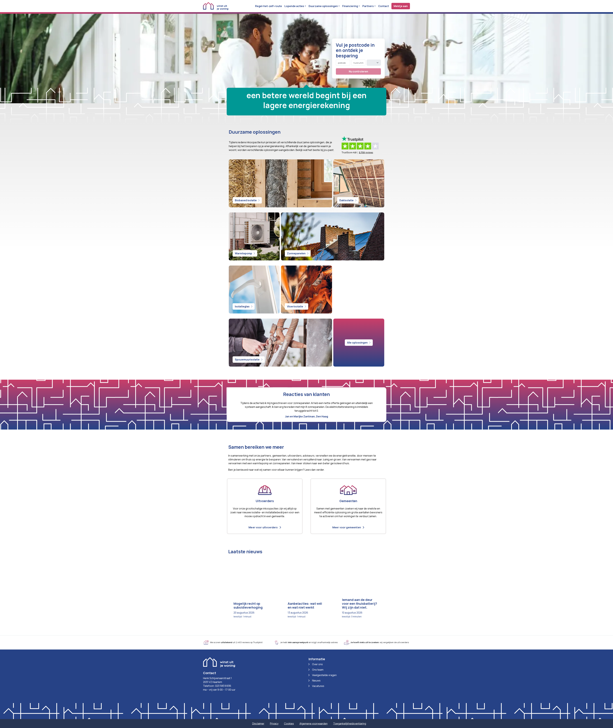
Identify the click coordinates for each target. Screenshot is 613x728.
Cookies (289, 723)
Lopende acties (294, 6)
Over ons (317, 664)
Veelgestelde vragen (324, 675)
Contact (383, 6)
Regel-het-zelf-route (268, 6)
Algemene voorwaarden (313, 723)
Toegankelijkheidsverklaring (349, 723)
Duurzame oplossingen (323, 6)
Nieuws (316, 680)
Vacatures (318, 686)
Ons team (317, 669)
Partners (368, 6)
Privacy (274, 723)
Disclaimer (258, 723)
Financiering (350, 6)
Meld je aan (401, 6)
